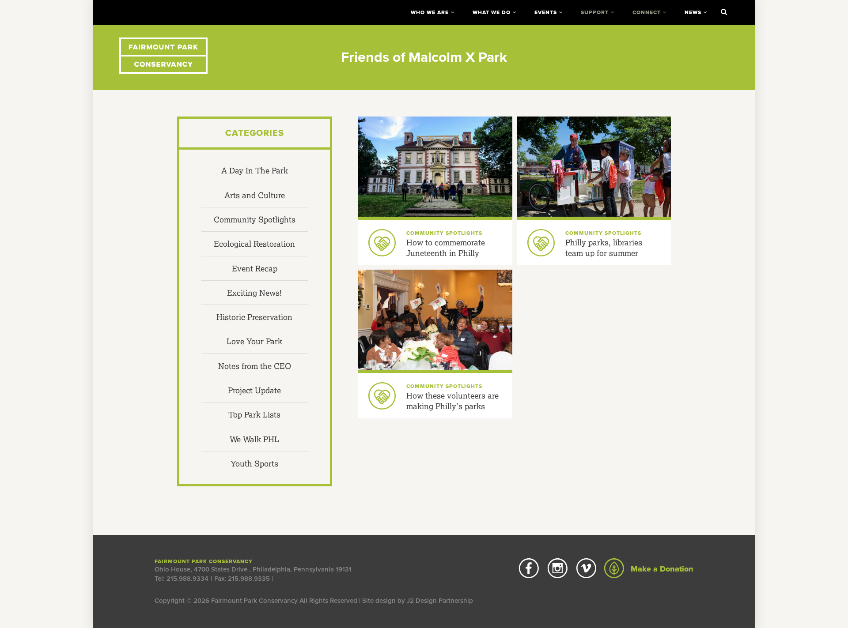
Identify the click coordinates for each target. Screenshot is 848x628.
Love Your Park (254, 341)
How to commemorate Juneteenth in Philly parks (445, 253)
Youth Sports (254, 463)
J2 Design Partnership (440, 601)
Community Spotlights (254, 219)
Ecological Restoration (254, 243)
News (693, 12)
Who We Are (430, 12)
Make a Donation (660, 569)
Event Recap (254, 268)
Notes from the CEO (254, 366)
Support (595, 12)
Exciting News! (254, 292)
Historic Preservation (254, 317)
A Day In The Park (254, 170)
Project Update (254, 390)
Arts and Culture (254, 195)
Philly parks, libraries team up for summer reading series (603, 253)
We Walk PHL (254, 439)
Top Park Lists (254, 414)
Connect (646, 12)
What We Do (492, 12)
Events (545, 12)
